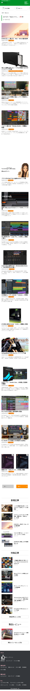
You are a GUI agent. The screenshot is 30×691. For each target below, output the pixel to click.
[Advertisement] (15, 151)
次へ (19, 486)
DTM (3, 12)
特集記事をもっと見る (15, 616)
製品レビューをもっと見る (15, 642)
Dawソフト (7, 12)
